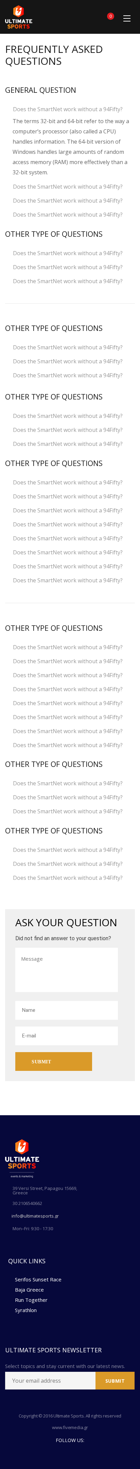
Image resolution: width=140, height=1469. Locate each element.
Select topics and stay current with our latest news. (65, 1366)
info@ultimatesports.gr (35, 1216)
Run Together (31, 1299)
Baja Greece (29, 1289)
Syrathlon (26, 1310)
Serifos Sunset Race (38, 1279)
